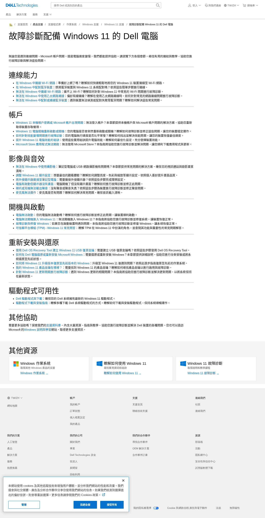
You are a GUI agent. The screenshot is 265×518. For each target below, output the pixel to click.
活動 (197, 448)
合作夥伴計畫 (140, 454)
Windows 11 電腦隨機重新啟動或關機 (40, 131)
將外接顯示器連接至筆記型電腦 (36, 179)
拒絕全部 (85, 504)
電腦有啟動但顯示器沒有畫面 (35, 184)
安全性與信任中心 (205, 461)
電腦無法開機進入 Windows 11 (36, 219)
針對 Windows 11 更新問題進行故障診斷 (42, 272)
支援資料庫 (53, 325)
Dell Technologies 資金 (83, 454)
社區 (197, 404)
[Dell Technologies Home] (21, 5)
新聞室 (74, 467)
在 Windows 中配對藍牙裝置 (34, 87)
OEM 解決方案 (140, 448)
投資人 (74, 461)
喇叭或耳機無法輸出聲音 (32, 188)
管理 (23, 504)
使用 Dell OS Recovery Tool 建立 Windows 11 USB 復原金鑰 (55, 250)
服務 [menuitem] (35, 14)
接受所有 (112, 504)
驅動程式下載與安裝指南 (32, 303)
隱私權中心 (201, 454)
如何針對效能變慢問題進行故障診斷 (39, 135)
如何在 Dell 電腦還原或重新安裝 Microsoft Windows (49, 254)
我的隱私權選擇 (142, 507)
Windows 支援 (90, 24)
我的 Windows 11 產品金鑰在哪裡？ (39, 267)
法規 (218, 507)
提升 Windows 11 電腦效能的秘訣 (37, 140)
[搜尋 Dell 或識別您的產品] (158, 5)
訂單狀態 (75, 410)
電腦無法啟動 (24, 215)
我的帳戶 (75, 404)
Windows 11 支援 (114, 24)
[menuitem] (48, 14)
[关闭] (123, 480)
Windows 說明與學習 (37, 329)
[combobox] (106, 5)
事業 (72, 448)
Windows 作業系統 (32, 373)
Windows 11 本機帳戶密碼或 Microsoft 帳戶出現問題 (49, 122)
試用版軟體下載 (204, 467)
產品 (9, 448)
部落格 (199, 441)
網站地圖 (12, 405)
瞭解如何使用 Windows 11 (121, 373)
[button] (195, 5)
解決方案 (12, 454)
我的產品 (75, 423)
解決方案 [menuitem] (22, 14)
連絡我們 (200, 410)
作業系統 (72, 24)
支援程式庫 (54, 24)
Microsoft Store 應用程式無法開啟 (37, 144)
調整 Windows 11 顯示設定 (33, 175)
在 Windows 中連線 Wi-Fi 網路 (35, 83)
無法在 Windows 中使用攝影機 (35, 166)
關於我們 (75, 441)
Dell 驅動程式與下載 (29, 298)
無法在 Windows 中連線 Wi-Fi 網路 (38, 91)
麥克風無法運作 (26, 192)
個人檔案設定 (77, 417)
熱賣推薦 (12, 467)
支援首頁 (23, 24)
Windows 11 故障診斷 (201, 373)
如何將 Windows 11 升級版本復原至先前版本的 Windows (52, 263)
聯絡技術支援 (140, 410)
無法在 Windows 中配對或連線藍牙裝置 (41, 100)
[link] (212, 5)
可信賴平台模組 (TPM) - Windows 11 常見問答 (45, 228)
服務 (9, 461)
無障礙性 (235, 507)
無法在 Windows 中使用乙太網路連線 (40, 96)
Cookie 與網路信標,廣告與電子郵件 (187, 507)
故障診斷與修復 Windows (32, 223)
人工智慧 (12, 441)
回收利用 (75, 474)
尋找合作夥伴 (140, 441)
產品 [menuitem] (8, 14)
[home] (11, 24)
